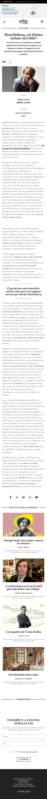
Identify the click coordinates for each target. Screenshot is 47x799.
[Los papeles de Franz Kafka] (23, 616)
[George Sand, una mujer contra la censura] (23, 524)
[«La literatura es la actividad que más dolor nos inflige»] (23, 570)
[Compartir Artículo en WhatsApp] (30, 497)
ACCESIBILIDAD (23, 781)
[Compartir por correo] (36, 497)
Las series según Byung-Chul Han (26, 2)
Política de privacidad (29, 752)
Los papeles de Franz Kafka (23, 632)
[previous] (14, 2)
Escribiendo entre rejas (23, 675)
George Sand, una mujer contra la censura (24, 541)
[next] (44, 2)
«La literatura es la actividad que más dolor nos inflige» (23, 587)
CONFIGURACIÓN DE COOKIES (23, 786)
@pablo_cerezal (23, 102)
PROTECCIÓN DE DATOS (23, 779)
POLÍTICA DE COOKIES (23, 784)
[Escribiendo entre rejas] (23, 659)
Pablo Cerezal (23, 99)
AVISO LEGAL (24, 782)
